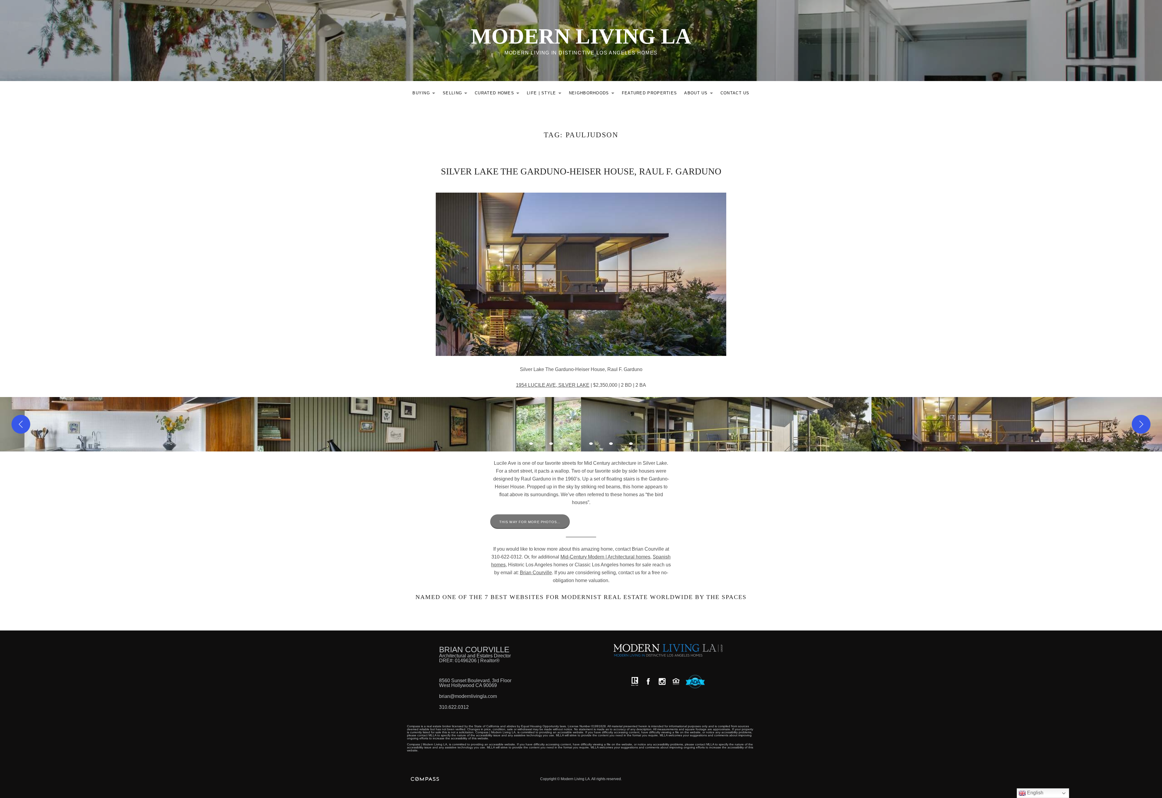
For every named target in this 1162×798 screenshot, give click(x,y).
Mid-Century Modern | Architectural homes (605, 556)
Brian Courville (536, 572)
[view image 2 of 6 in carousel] (551, 443)
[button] (145, 424)
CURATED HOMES (499, 94)
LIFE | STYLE (546, 94)
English (1034, 792)
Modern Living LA (581, 36)
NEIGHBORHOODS (593, 94)
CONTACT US (735, 93)
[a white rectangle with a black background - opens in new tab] (648, 681)
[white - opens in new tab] (662, 681)
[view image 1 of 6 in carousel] (531, 443)
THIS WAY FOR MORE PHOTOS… (530, 522)
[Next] (1141, 424)
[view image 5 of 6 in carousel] (611, 443)
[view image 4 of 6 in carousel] (591, 443)
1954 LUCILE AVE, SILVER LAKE (552, 385)
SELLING (457, 94)
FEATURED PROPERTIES (649, 93)
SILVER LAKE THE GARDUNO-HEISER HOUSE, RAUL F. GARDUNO (581, 171)
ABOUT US (700, 94)
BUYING (425, 94)
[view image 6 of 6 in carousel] (631, 443)
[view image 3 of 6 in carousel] (571, 443)
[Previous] (20, 424)
